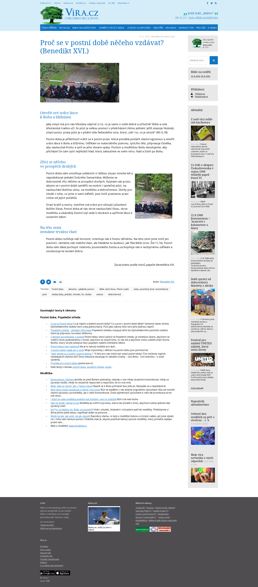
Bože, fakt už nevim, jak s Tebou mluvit (72, 386)
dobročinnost (114, 294)
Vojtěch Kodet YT (160, 510)
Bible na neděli (201, 72)
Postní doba (57, 289)
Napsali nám (45, 552)
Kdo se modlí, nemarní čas (65, 403)
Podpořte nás (46, 556)
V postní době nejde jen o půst (67, 350)
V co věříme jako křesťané (51, 565)
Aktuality (197, 110)
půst (44, 294)
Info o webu (45, 549)
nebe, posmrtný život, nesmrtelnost (151, 289)
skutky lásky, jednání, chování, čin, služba (71, 294)
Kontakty (44, 546)
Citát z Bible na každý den (203, 17)
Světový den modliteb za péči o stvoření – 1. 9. (202, 417)
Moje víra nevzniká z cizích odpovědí (202, 458)
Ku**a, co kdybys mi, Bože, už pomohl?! (72, 409)
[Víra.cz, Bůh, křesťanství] (69, 15)
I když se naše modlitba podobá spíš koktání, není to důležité (84, 399)
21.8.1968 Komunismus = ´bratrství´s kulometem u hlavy (200, 221)
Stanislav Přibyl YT (143, 510)
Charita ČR (140, 507)
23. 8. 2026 (195, 76)
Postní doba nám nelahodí (65, 346)
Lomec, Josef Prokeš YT (146, 514)
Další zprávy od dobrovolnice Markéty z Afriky (202, 282)
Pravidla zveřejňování (49, 559)
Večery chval (163, 517)
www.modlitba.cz (78, 425)
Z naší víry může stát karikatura (201, 120)
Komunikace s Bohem (62, 379)
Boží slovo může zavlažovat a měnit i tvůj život (75, 389)
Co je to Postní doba (61, 323)
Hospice (150, 507)
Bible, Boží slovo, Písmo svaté (114, 289)
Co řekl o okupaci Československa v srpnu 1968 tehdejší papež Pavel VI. (202, 171)
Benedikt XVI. (158, 36)
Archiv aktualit (197, 388)
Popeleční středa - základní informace (71, 330)
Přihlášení (197, 89)
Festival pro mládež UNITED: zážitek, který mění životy (201, 344)
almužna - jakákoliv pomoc (81, 289)
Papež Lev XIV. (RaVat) (164, 507)
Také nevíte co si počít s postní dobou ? (72, 353)
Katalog (43, 562)
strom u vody (207, 45)
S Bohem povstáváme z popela (67, 336)
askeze (99, 294)
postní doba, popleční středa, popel (92, 367)
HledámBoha (141, 520)
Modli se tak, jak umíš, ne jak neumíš (70, 416)
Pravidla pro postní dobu (64, 363)
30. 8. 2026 (205, 76)
